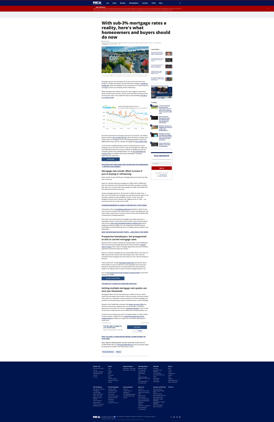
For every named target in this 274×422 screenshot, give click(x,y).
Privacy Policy (163, 175)
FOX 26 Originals (113, 387)
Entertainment (128, 387)
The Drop (125, 389)
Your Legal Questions (143, 381)
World (109, 373)
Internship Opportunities (143, 400)
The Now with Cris (127, 390)
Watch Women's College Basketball (158, 402)
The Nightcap (96, 390)
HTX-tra (170, 387)
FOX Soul (95, 377)
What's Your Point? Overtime (97, 398)
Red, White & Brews (112, 390)
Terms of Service (162, 176)
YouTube (95, 375)
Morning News (142, 366)
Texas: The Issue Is (97, 400)
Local (109, 368)
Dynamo (170, 375)
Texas (109, 370)
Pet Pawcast (111, 399)
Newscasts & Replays (98, 372)
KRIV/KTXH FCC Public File (144, 405)
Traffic (154, 376)
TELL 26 (95, 370)
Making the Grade (142, 368)
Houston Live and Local (98, 404)
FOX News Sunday (112, 378)
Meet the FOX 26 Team (143, 390)
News (110, 366)
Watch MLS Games (157, 406)
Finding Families (141, 372)
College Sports (171, 373)
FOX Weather (156, 381)
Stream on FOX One (159, 387)
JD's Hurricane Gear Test (159, 374)
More (160, 3)
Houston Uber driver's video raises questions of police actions (157, 59)
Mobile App (140, 402)
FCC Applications (142, 409)
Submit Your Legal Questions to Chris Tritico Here (144, 378)
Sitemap (110, 382)
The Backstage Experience (129, 394)
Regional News (128, 366)
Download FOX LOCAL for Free (159, 86)
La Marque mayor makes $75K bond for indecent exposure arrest (156, 72)
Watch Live (96, 366)
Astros (169, 368)
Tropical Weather (157, 373)
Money (118, 352)
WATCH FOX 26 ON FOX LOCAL (143, 393)
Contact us (140, 389)
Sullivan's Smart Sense (113, 380)
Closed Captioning (142, 407)
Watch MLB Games (157, 393)
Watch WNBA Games (158, 405)
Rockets (170, 372)
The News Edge (96, 392)
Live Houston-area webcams (157, 370)
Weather (156, 366)
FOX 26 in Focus (112, 392)
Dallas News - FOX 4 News (129, 368)
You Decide (110, 375)
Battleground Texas (97, 405)
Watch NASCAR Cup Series (159, 395)
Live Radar (155, 368)
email (180, 417)
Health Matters (141, 373)
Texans (170, 370)
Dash (169, 377)
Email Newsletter (142, 397)
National (110, 372)
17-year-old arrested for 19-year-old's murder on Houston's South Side (157, 66)
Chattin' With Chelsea (98, 394)
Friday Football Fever (173, 380)
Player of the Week (172, 382)
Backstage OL (126, 392)
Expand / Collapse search (180, 3)
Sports (170, 366)
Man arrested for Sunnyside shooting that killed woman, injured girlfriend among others (164, 119)
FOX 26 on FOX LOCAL (98, 368)
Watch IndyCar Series (158, 397)
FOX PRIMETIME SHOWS (129, 396)
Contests (125, 397)
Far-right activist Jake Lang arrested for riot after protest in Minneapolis (157, 79)
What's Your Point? (97, 396)
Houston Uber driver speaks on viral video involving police (164, 144)
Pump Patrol (156, 380)
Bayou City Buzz (97, 402)
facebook (171, 417)
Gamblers (170, 378)
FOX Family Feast (142, 383)
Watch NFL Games (157, 389)
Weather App (156, 378)
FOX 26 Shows (97, 387)
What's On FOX (141, 395)
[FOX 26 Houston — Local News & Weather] (97, 3)
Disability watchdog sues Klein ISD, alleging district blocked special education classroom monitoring (165, 137)
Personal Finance (157, 42)
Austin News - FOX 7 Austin (129, 370)
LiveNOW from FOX (97, 373)
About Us (141, 387)
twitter (174, 417)
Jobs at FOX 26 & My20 (143, 399)
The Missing (111, 401)
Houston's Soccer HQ (113, 402)
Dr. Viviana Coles (142, 370)
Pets (139, 375)
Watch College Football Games (158, 391)
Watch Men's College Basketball (158, 399)
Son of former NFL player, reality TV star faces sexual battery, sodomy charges (157, 53)
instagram (177, 417)
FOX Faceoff (111, 394)
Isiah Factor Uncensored (98, 389)
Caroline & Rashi (112, 389)
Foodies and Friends (112, 397)
